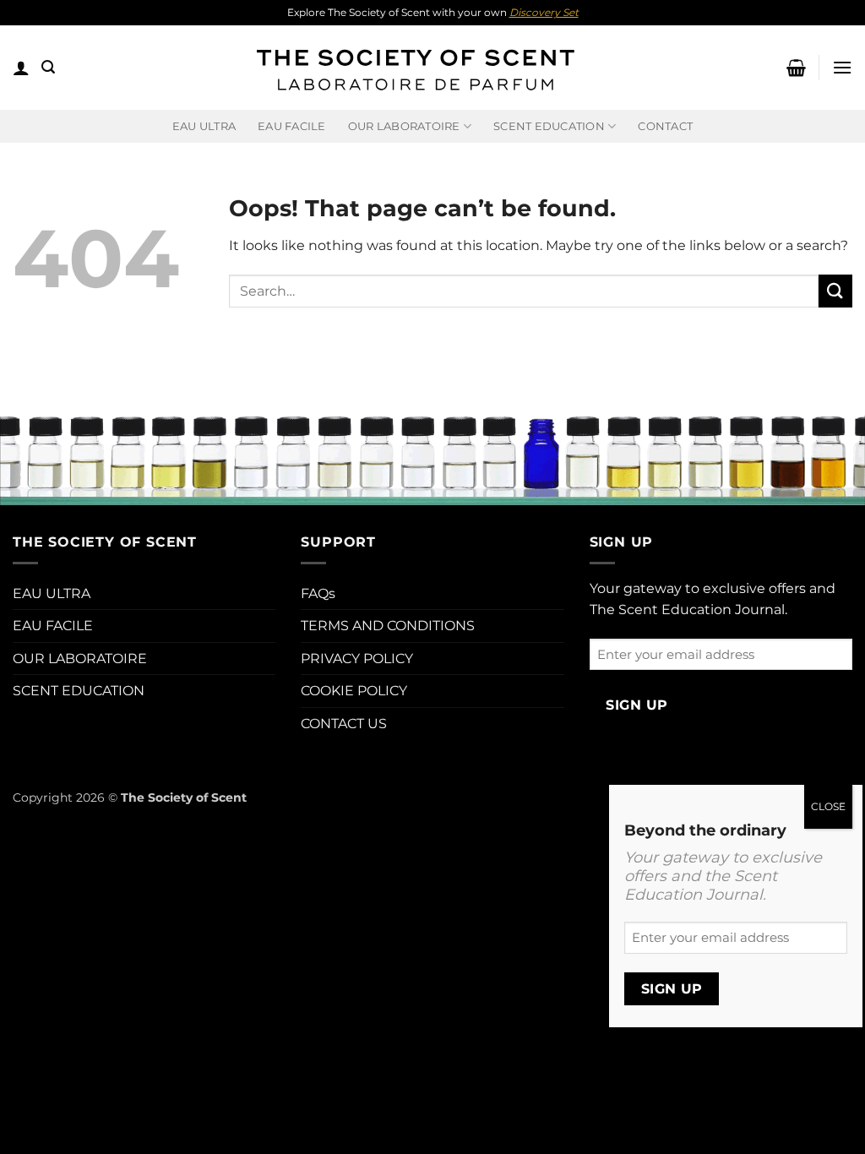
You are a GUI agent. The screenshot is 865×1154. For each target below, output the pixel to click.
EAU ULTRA (204, 126)
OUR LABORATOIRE (80, 658)
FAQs (318, 593)
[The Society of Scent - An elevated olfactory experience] (414, 67)
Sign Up (636, 705)
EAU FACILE (292, 126)
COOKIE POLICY (354, 691)
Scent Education (549, 126)
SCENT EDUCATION (78, 691)
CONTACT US (344, 724)
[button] (21, 67)
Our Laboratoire (404, 126)
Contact (665, 126)
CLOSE (828, 806)
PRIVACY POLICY (357, 658)
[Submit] (835, 291)
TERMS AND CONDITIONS (388, 626)
